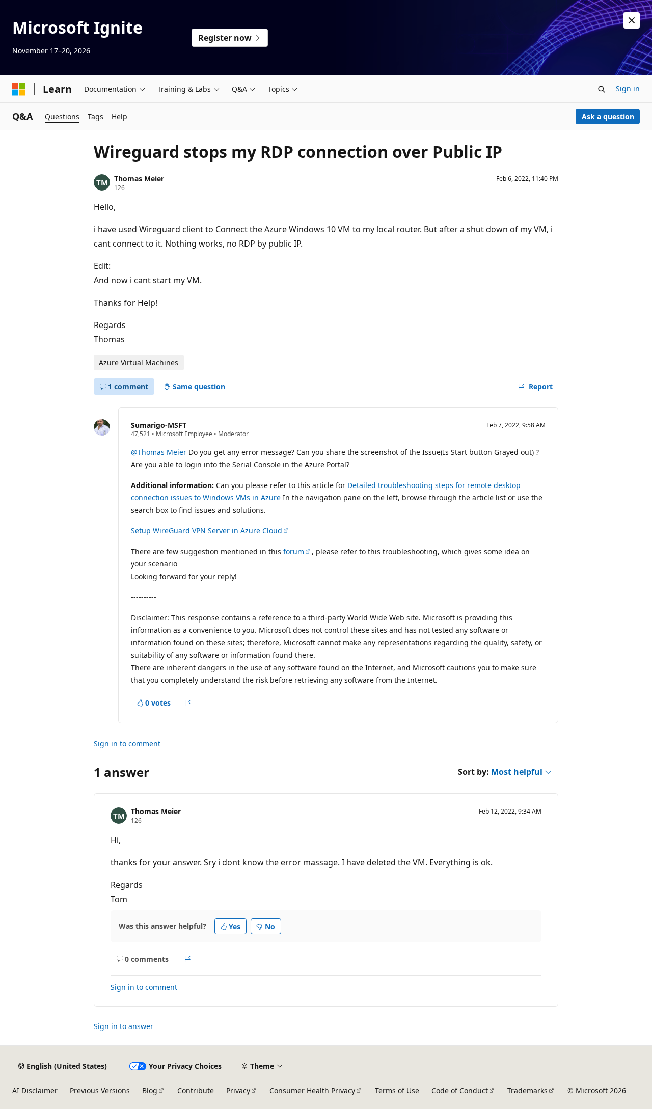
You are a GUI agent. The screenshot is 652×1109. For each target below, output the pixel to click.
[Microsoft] (18, 89)
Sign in (628, 88)
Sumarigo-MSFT (158, 425)
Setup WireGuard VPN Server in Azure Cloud (206, 530)
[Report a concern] (188, 703)
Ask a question (608, 116)
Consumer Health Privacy (312, 1090)
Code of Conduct (459, 1090)
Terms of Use (397, 1090)
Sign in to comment (127, 743)
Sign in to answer (123, 1026)
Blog (149, 1090)
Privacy (238, 1090)
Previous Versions (100, 1090)
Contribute (195, 1090)
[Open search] (601, 89)
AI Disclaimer (35, 1090)
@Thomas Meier (159, 452)
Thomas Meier (139, 178)
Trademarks (527, 1090)
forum (293, 551)
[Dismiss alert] (631, 20)
